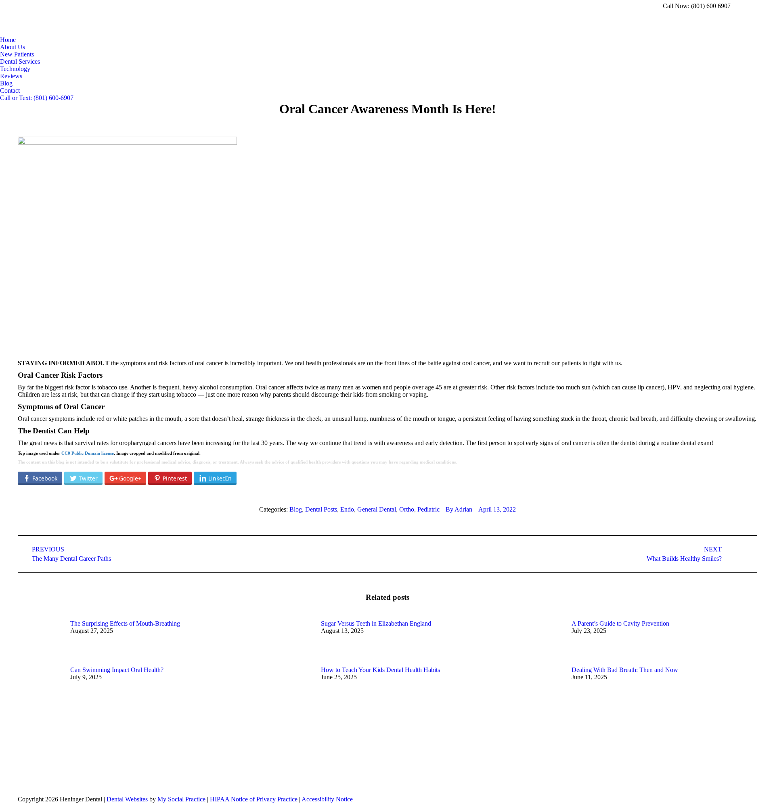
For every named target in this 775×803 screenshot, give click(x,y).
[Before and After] (236, 765)
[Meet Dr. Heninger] (84, 765)
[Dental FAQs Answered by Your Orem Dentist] (236, 770)
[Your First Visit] (236, 782)
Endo (347, 509)
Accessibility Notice (327, 799)
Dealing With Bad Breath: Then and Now (625, 669)
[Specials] (236, 778)
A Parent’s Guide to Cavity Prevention (620, 623)
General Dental (376, 509)
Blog (295, 509)
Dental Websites (127, 799)
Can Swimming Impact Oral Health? (116, 669)
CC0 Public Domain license (87, 453)
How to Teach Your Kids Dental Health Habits (380, 669)
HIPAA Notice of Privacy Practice (253, 799)
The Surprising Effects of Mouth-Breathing (125, 623)
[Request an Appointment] (84, 774)
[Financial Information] (236, 774)
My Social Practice (180, 799)
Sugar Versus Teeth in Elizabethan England (376, 623)
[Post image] (40, 638)
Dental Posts (321, 509)
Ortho (406, 509)
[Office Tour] (84, 770)
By (459, 509)
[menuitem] (8, 40)
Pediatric (428, 509)
